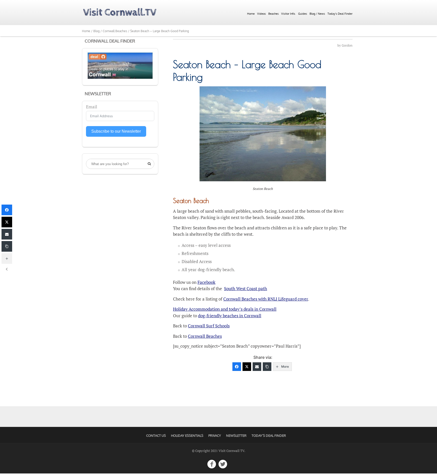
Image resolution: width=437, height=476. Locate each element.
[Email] (257, 366)
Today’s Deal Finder (340, 13)
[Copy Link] (267, 366)
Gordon (347, 45)
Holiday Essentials (187, 435)
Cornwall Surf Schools (209, 326)
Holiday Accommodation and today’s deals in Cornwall (224, 309)
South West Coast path (245, 288)
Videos (261, 13)
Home (251, 13)
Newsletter (236, 435)
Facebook (206, 282)
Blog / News (317, 13)
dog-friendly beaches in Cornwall (229, 316)
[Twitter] (247, 366)
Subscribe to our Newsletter (116, 131)
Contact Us (156, 435)
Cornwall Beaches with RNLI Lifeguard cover (265, 299)
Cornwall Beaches (205, 336)
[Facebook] (236, 366)
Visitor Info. (288, 13)
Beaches (273, 13)
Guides (302, 13)
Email (91, 107)
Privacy (214, 435)
